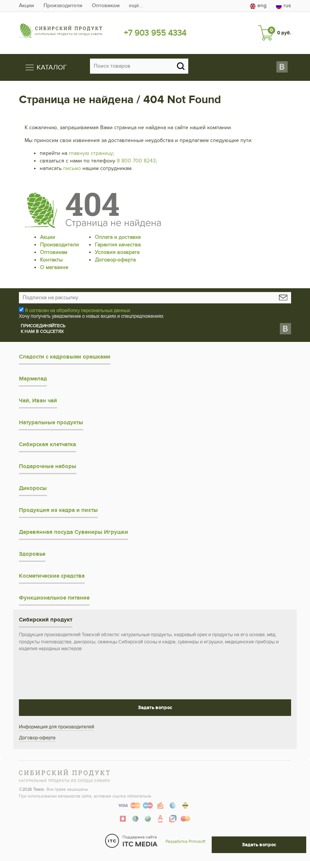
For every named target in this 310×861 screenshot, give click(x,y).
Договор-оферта (115, 260)
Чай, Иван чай (38, 400)
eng (262, 5)
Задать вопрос (155, 708)
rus (287, 5)
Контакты (51, 260)
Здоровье (32, 554)
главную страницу (91, 153)
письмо (72, 168)
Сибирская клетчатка (47, 444)
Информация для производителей (56, 727)
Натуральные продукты (51, 422)
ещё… (136, 5)
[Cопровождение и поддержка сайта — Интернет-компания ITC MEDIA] (131, 841)
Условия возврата (117, 252)
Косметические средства (52, 576)
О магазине (54, 267)
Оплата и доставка (118, 237)
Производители (62, 5)
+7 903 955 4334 (155, 33)
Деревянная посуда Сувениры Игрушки (73, 532)
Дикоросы (33, 488)
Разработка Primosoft (185, 841)
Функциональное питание (54, 597)
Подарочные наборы (47, 466)
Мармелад (33, 378)
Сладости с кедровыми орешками (64, 356)
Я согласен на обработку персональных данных (77, 311)
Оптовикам (105, 5)
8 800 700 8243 (136, 161)
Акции (26, 5)
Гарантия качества (118, 244)
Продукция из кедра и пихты (58, 510)
